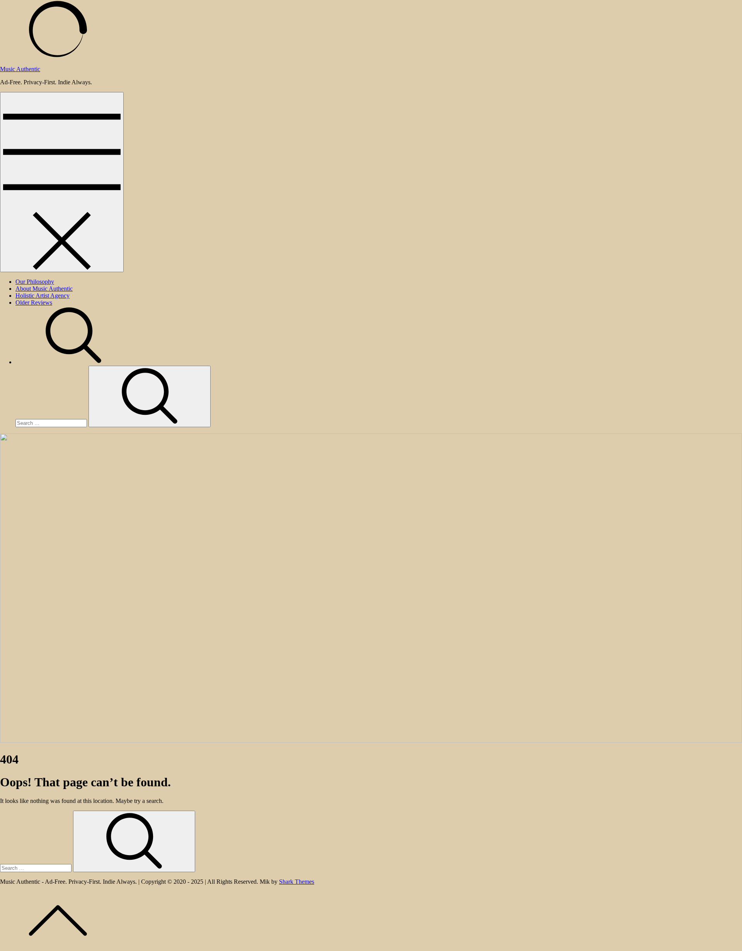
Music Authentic (20, 69)
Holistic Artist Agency (42, 295)
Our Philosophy (34, 281)
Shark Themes (296, 881)
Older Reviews (33, 302)
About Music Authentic (44, 288)
